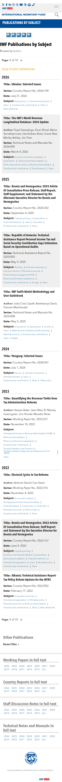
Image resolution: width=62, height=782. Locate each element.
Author (17, 51)
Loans (27, 222)
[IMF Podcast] (25, 4)
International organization (14, 563)
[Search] (57, 15)
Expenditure (9, 161)
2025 (14, 666)
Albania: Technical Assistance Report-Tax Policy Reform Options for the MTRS (30, 577)
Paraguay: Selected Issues (27, 356)
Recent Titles (10, 644)
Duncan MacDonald (15, 307)
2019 (6, 669)
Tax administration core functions (18, 449)
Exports (18, 373)
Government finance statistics (31, 161)
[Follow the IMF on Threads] (17, 4)
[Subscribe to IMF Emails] (29, 4)
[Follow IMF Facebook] (6, 4)
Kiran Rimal (42, 130)
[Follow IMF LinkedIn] (10, 4)
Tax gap (35, 283)
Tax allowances (38, 169)
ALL (44, 669)
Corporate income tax (24, 596)
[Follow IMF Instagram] (13, 4)
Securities (37, 222)
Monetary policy (45, 563)
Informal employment (39, 101)
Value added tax (10, 109)
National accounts (11, 334)
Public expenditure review (15, 165)
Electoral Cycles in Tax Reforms (30, 474)
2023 (29, 666)
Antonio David (22, 483)
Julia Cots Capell (24, 303)
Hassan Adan (22, 410)
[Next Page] (21, 60)
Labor (6, 105)
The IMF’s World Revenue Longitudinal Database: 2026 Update (26, 120)
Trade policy (45, 381)
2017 (21, 669)
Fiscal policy (27, 506)
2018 (14, 669)
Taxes (42, 105)
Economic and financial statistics (29, 157)
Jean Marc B (38, 410)
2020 (52, 666)
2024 (21, 666)
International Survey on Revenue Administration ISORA (28, 434)
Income (47, 327)
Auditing (19, 267)
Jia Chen (26, 137)
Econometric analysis (24, 499)
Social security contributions (24, 105)
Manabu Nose (41, 414)
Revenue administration (41, 165)
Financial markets (11, 506)
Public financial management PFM (18, 275)
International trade (11, 377)
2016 (29, 669)
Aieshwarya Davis (46, 303)
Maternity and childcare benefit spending (31, 331)
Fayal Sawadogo (24, 130)
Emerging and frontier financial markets (21, 502)
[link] (8, 35)
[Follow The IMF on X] (3, 4)
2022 (37, 666)
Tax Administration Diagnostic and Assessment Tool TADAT (26, 452)
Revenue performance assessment (18, 279)
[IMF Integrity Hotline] (33, 4)
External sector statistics (14, 559)
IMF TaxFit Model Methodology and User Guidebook (29, 293)
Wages (15, 338)
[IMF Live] (44, 777)
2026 (6, 666)
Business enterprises (35, 267)
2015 (37, 669)
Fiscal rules (41, 506)
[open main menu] (56, 7)
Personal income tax (31, 271)
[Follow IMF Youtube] (21, 4)
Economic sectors (11, 271)
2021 (44, 666)
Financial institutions (12, 222)
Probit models (31, 510)
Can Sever (38, 483)
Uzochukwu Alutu (32, 133)
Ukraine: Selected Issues (26, 84)
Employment (20, 101)
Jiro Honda (25, 414)
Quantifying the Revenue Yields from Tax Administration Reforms (30, 400)
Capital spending (22, 219)
